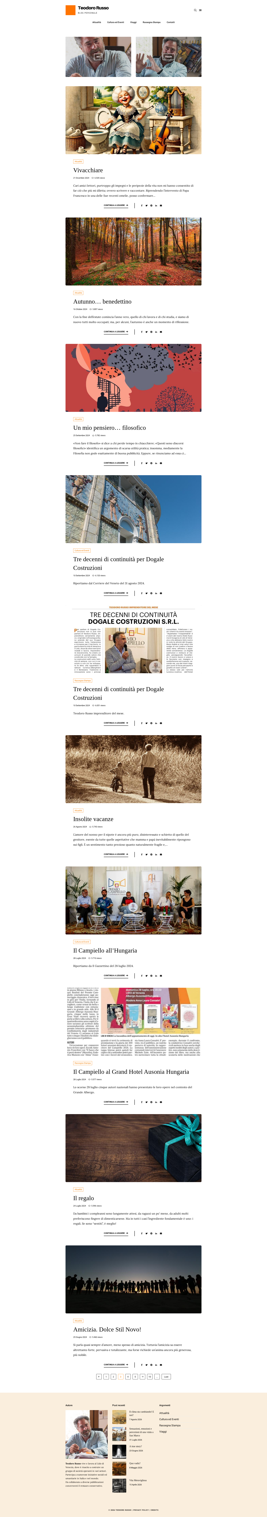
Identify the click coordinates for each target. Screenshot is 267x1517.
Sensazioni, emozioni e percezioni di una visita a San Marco (141, 1432)
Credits (155, 1510)
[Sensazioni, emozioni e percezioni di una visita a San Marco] (119, 1434)
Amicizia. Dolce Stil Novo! (107, 1329)
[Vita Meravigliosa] (119, 1486)
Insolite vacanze (93, 819)
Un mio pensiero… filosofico (109, 427)
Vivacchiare (88, 170)
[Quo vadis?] (119, 1469)
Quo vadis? (134, 1463)
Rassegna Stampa (152, 22)
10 (149, 1376)
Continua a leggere (114, 205)
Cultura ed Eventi (115, 22)
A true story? (135, 1446)
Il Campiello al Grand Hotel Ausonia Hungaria (131, 1071)
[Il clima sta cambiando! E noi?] (119, 1417)
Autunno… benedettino (102, 301)
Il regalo (83, 1198)
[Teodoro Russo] (87, 10)
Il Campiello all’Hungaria (105, 950)
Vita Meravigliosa (138, 1480)
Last (166, 1376)
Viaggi (133, 22)
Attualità (96, 22)
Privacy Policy (141, 1510)
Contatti (171, 22)
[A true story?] (119, 1452)
